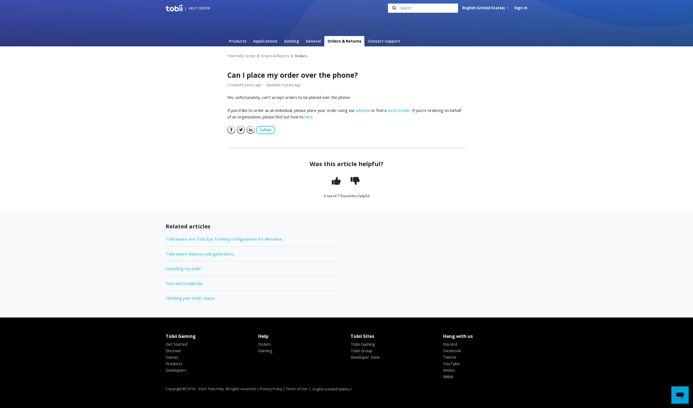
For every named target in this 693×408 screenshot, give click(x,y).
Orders (301, 56)
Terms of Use (297, 388)
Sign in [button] (520, 7)
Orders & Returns (344, 41)
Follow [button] (265, 130)
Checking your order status (190, 298)
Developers (176, 370)
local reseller (399, 110)
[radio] (336, 181)
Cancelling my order (183, 268)
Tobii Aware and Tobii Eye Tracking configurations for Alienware (224, 239)
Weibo (449, 370)
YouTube (451, 363)
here (309, 116)
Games (172, 357)
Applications (265, 41)
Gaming (291, 41)
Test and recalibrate (184, 283)
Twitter (241, 130)
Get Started (176, 344)
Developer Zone (365, 357)
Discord (450, 344)
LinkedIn (251, 130)
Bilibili (448, 376)
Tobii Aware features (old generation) (200, 254)
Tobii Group (361, 350)
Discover (173, 350)
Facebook (231, 130)
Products (238, 41)
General (313, 41)
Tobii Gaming (363, 344)
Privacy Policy (271, 388)
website (363, 110)
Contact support (384, 41)
